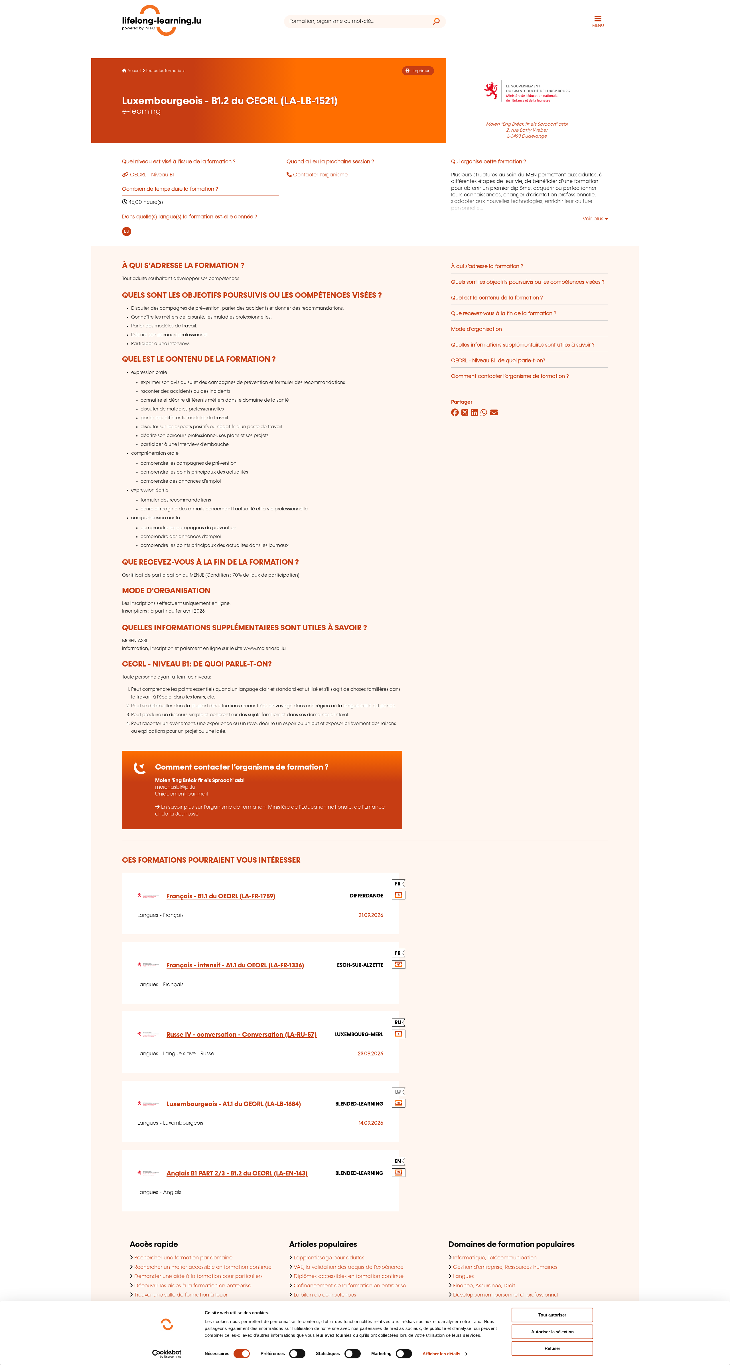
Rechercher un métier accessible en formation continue (202, 1267)
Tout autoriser (552, 1314)
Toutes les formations (165, 71)
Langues (463, 1276)
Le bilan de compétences (325, 1295)
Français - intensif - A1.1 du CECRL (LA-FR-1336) (235, 965)
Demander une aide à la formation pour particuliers (198, 1276)
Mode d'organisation (476, 329)
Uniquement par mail (181, 794)
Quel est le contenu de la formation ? (497, 298)
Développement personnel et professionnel (505, 1295)
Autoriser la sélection (552, 1331)
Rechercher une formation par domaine (183, 1258)
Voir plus (594, 219)
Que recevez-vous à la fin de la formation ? (503, 313)
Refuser (552, 1348)
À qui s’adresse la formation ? (487, 266)
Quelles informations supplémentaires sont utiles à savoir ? (523, 345)
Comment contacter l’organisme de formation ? (510, 376)
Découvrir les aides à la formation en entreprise (192, 1286)
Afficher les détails (441, 1353)
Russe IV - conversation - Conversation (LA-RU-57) (242, 1035)
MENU (598, 26)
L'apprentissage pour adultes (329, 1258)
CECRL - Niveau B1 (151, 175)
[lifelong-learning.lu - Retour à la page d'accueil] (161, 21)
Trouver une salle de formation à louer (181, 1295)
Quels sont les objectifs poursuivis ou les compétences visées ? (528, 282)
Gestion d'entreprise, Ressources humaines (505, 1267)
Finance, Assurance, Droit (484, 1286)
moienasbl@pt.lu (175, 787)
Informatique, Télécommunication (495, 1258)
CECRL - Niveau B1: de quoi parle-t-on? (498, 360)
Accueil (134, 71)
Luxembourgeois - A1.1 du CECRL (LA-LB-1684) (234, 1104)
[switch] (297, 1353)
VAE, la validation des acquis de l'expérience (348, 1267)
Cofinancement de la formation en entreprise (350, 1286)
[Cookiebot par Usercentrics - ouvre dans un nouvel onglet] (167, 1354)
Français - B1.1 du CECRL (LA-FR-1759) (221, 896)
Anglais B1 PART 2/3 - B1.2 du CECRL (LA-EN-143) (237, 1173)
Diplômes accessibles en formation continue (348, 1276)
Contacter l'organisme (320, 175)
